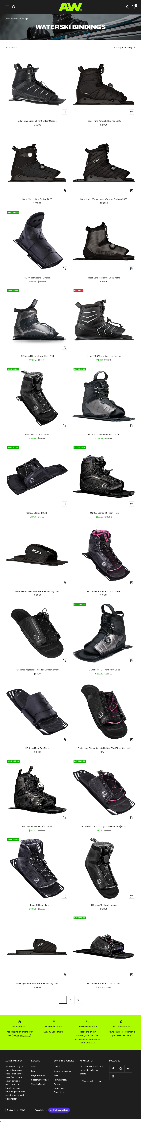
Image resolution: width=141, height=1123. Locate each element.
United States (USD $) (16, 1110)
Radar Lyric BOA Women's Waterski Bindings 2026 (103, 199)
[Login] (127, 7)
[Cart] (133, 7)
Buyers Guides (38, 1075)
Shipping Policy (23, 1035)
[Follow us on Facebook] (113, 1068)
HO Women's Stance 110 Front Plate (103, 591)
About (34, 1066)
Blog (33, 1071)
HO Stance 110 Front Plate (37, 434)
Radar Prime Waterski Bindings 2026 (104, 121)
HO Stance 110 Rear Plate (37, 905)
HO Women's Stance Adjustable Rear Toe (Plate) (104, 826)
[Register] (100, 1081)
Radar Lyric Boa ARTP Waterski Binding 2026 (37, 983)
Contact (58, 1066)
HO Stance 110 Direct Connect (104, 905)
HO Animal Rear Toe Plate (37, 748)
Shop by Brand (38, 1084)
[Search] (13, 7)
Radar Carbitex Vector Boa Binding (104, 277)
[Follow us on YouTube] (128, 1068)
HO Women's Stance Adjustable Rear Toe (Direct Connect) (104, 748)
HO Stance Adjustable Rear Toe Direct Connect (37, 669)
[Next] (78, 1000)
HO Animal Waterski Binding (37, 277)
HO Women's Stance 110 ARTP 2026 (103, 983)
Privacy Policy (60, 1079)
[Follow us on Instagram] (120, 1068)
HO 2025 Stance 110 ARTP (37, 513)
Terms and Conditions (59, 1090)
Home (8, 19)
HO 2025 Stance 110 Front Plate (104, 513)
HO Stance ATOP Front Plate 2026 (104, 669)
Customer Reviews (40, 1079)
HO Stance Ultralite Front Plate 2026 (37, 356)
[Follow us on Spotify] (113, 1076)
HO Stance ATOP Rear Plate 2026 (104, 434)
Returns (58, 1084)
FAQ (56, 1075)
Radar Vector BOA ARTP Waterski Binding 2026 (37, 591)
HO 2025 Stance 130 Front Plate (37, 826)
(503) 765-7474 (88, 1042)
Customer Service (62, 1071)
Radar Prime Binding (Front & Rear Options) (37, 121)
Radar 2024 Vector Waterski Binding (104, 356)
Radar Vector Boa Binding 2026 (37, 199)
